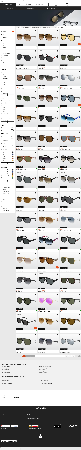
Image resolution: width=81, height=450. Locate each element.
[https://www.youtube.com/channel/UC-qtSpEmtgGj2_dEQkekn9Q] (76, 426)
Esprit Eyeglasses (44, 384)
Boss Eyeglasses (44, 381)
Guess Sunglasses (42, 369)
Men (3, 45)
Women (4, 43)
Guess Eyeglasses (44, 380)
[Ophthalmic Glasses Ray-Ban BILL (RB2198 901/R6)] (70, 37)
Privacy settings (4, 416)
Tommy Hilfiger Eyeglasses (46, 383)
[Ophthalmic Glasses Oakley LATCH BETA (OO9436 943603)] (26, 77)
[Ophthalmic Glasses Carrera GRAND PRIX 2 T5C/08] (70, 118)
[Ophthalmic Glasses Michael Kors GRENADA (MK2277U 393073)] (48, 260)
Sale (3, 74)
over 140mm (6, 60)
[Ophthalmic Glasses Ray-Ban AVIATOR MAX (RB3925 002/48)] (48, 118)
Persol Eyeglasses (44, 378)
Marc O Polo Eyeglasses (7, 383)
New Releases (5, 72)
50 (66, 356)
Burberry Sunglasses (43, 372)
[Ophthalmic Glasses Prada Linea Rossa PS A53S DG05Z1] (26, 178)
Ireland (73, 0)
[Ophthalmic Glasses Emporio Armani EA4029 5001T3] (70, 199)
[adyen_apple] (12, 426)
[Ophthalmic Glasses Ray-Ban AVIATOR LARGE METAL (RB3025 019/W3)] (70, 77)
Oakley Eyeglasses (5, 380)
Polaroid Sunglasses (6, 372)
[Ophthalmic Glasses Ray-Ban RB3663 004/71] (48, 77)
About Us (3, 414)
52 (73, 356)
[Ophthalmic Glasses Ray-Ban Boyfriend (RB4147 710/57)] (70, 320)
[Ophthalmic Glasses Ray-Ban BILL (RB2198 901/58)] (26, 341)
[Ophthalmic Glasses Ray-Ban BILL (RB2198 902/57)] (48, 138)
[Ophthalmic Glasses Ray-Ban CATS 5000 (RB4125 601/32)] (70, 158)
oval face (4, 146)
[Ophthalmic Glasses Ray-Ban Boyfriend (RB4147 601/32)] (26, 138)
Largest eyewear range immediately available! (12, 1)
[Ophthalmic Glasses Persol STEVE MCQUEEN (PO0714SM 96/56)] (70, 138)
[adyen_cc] (2, 426)
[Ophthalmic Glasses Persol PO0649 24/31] (48, 199)
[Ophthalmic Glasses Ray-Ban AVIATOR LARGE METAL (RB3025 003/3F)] (70, 219)
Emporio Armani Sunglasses (45, 366)
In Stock (4, 76)
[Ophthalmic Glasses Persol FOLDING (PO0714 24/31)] (70, 280)
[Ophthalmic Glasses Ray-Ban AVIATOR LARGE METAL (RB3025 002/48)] (26, 57)
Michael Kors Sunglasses (44, 368)
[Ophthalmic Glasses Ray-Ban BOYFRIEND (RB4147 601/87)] (26, 219)
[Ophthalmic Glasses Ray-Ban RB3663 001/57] (26, 199)
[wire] (15, 426)
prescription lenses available (6, 188)
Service (29, 414)
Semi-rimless (5, 140)
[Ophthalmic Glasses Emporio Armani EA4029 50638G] (48, 158)
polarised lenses (6, 191)
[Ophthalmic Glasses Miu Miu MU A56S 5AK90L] (26, 260)
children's (4, 47)
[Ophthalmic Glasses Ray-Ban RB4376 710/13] (48, 97)
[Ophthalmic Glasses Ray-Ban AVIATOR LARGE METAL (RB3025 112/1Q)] (48, 300)
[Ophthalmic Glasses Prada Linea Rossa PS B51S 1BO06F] (48, 57)
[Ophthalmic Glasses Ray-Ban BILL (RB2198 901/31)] (26, 300)
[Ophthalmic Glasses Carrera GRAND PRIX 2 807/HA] (48, 178)
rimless (4, 138)
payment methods (31, 416)
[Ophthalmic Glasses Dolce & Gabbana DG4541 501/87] (26, 320)
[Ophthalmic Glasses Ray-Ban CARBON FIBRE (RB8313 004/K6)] (70, 341)
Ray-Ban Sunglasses (6, 366)
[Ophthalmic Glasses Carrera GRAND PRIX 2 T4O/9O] (48, 239)
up (79, 440)
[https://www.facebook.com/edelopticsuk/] (70, 426)
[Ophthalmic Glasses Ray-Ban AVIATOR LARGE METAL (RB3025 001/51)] (48, 320)
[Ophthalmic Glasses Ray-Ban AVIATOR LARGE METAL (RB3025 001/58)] (70, 260)
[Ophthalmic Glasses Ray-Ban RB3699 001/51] (48, 219)
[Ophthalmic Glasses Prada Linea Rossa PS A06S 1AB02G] (70, 239)
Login (56, 5)
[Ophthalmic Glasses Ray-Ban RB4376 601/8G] (26, 280)
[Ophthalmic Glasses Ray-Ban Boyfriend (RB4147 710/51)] (26, 118)
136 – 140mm (6, 57)
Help (55, 414)
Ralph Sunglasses (42, 371)
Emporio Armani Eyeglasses (8, 384)
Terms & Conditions (5, 443)
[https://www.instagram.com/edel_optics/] (73, 426)
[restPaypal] (8, 426)
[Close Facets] (7, 27)
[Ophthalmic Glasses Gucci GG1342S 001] (26, 239)
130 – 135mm (6, 55)
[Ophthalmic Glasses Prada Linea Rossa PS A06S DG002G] (48, 280)
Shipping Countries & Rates (33, 418)
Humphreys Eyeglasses (7, 381)
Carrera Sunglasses (6, 371)
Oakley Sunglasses (6, 368)
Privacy (11, 443)
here (34, 399)
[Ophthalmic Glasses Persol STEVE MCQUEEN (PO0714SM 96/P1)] (26, 158)
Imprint (14, 443)
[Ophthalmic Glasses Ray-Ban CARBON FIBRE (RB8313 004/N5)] (26, 97)
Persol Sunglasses (5, 369)
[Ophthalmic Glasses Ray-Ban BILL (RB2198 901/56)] (70, 97)
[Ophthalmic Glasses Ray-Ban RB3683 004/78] (48, 341)
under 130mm (6, 53)
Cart (67, 5)
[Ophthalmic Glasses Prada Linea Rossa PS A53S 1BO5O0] (70, 178)
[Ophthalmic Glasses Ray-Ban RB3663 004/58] (70, 57)
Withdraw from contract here (9, 441)
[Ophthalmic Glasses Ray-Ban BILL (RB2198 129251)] (26, 37)
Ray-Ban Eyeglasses (6, 378)
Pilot (3, 127)
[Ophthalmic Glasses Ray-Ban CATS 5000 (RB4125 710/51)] (48, 37)
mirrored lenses (6, 193)
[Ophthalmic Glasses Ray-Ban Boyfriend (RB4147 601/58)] (70, 300)
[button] (8, 4)
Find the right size (7, 66)
